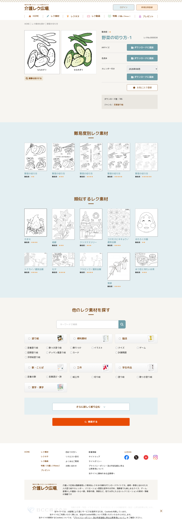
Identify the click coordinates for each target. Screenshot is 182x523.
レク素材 (55, 16)
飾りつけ (77, 347)
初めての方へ (71, 452)
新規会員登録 (147, 7)
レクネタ (75, 16)
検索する (93, 421)
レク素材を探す (38, 23)
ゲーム (142, 347)
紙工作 (76, 376)
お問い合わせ (71, 465)
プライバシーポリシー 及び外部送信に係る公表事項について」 (100, 517)
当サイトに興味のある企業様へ (102, 473)
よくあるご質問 (72, 461)
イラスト (98, 347)
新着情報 (92, 452)
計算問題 (122, 352)
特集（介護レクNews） (51, 465)
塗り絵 (121, 376)
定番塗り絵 (118, 104)
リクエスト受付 (72, 456)
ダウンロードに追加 (143, 47)
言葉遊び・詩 (55, 376)
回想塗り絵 (32, 352)
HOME (36, 16)
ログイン (123, 7)
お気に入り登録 (144, 87)
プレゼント (148, 16)
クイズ (121, 347)
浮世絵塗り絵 (33, 357)
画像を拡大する (35, 78)
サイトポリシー (95, 461)
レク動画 (96, 16)
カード (76, 352)
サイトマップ (94, 456)
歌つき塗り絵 (55, 347)
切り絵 (97, 376)
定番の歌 (31, 376)
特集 (122, 16)
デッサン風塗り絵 (57, 352)
